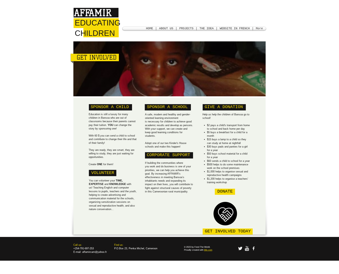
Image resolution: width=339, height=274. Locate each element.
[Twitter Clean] (240, 248)
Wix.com (208, 250)
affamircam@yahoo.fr (94, 251)
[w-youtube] (246, 248)
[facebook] (253, 248)
